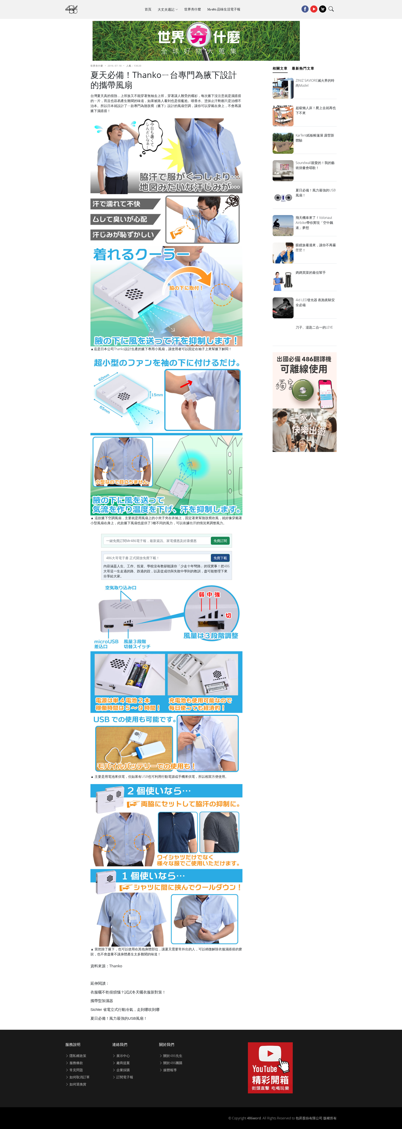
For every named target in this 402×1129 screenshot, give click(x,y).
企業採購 (123, 1070)
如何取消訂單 (79, 1077)
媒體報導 (169, 1070)
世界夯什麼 (192, 9)
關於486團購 (172, 1063)
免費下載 (220, 558)
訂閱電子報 (124, 1077)
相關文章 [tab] (280, 68)
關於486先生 (172, 1055)
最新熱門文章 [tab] (303, 68)
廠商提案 (123, 1063)
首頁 (148, 9)
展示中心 (123, 1055)
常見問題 (76, 1070)
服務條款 (76, 1063)
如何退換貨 (77, 1084)
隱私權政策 (77, 1055)
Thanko (115, 965)
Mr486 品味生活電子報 (223, 9)
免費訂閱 (220, 540)
